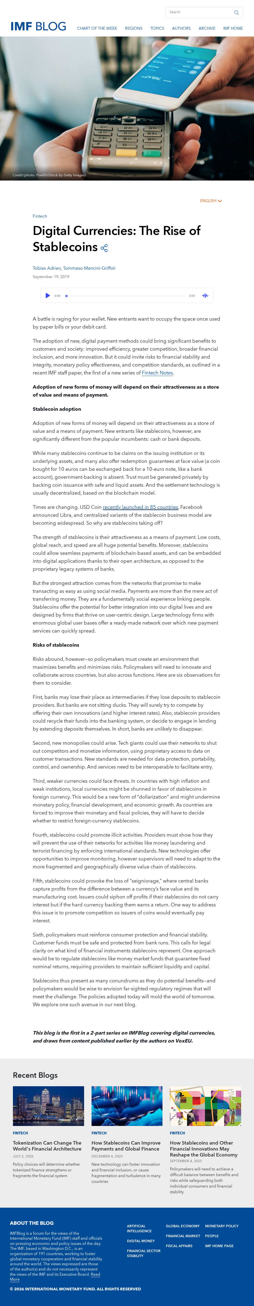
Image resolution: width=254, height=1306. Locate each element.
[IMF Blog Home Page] (38, 25)
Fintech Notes (157, 373)
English (208, 201)
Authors (181, 29)
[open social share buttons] (104, 248)
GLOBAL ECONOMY (183, 1226)
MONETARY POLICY (222, 1226)
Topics (157, 29)
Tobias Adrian (47, 268)
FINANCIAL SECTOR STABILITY (143, 1254)
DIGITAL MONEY (141, 1241)
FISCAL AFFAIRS (179, 1246)
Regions (133, 29)
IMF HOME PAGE (219, 1246)
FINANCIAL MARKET (183, 1236)
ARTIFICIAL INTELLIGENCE (139, 1229)
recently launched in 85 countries (140, 507)
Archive (207, 29)
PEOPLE (212, 1236)
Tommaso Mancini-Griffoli (89, 268)
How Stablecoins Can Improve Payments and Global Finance (126, 1146)
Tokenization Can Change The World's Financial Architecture (47, 1146)
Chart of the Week (97, 29)
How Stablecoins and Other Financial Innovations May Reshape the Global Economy (203, 1149)
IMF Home (233, 29)
